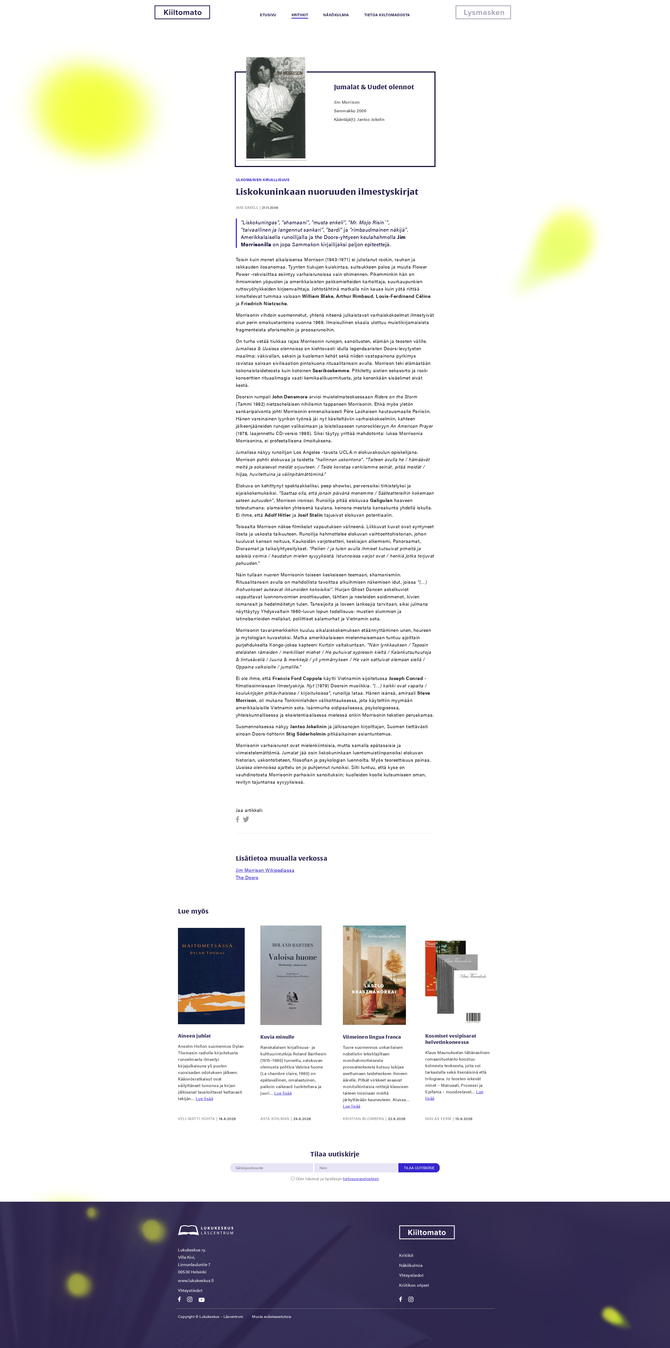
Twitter (246, 819)
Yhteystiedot (190, 1290)
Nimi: (323, 1160)
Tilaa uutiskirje (419, 1167)
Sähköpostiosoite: (250, 1160)
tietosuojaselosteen (361, 1178)
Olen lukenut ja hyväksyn (337, 1178)
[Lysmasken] (483, 18)
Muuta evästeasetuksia (271, 1316)
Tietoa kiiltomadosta (387, 14)
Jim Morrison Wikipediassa (265, 870)
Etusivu (268, 14)
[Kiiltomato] (182, 18)
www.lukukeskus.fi (196, 1280)
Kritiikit (300, 14)
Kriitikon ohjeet (414, 1285)
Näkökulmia (336, 14)
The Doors (247, 877)
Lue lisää (204, 1098)
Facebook (239, 819)
